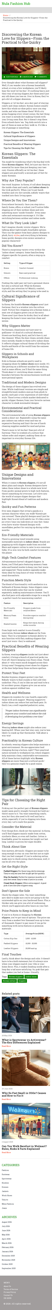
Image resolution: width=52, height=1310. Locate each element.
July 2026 (6, 1226)
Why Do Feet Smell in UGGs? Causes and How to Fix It (24, 1094)
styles (17, 235)
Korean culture (9, 981)
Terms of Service (11, 1289)
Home (5, 15)
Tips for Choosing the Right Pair (19, 148)
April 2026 (6, 1239)
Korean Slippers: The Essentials (19, 132)
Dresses (5, 1187)
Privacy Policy (10, 1292)
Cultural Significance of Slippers (19, 136)
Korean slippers (16, 976)
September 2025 (9, 1268)
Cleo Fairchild (12, 77)
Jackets (5, 1191)
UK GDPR (7, 1298)
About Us (7, 1286)
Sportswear (7, 1178)
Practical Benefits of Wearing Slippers (22, 144)
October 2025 (7, 1264)
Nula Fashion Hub (16, 3)
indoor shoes (31, 976)
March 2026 (7, 1243)
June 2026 (6, 1230)
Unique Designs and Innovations (19, 140)
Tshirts (5, 1200)
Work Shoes (7, 1195)
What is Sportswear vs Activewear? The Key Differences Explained (24, 1041)
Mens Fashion (8, 1204)
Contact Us (8, 1295)
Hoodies (5, 1183)
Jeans (4, 1208)
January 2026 (7, 1251)
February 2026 (8, 1247)
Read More (6, 1046)
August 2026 (7, 1222)
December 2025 (8, 1256)
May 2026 (6, 1235)
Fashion (5, 1170)
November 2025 (8, 1260)
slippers (22, 981)
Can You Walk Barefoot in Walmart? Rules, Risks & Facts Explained (24, 1147)
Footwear (6, 1174)
